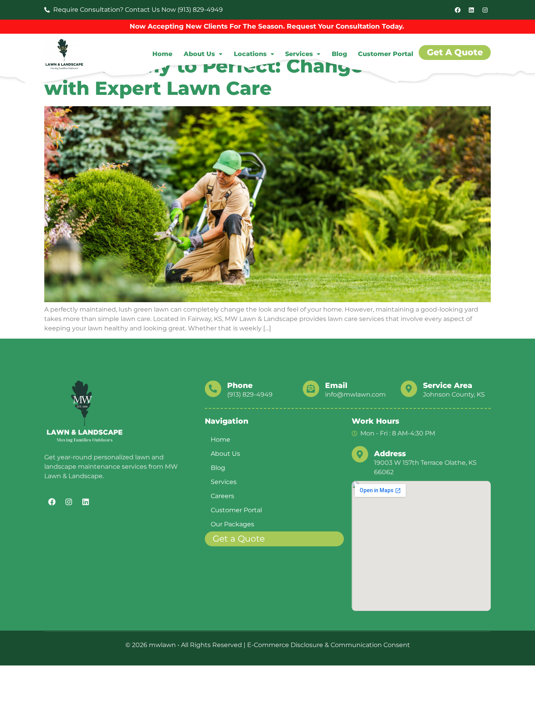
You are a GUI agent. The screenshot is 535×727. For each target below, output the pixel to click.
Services (299, 54)
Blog (339, 54)
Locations (250, 54)
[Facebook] (457, 10)
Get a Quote (239, 538)
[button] (203, 54)
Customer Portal (385, 54)
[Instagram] (485, 10)
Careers (222, 496)
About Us (199, 54)
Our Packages (232, 524)
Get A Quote (455, 52)
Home (162, 54)
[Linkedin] (471, 10)
